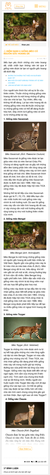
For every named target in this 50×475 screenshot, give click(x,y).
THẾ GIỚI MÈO (13, 44)
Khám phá (25, 44)
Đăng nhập (19, 6)
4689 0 (30, 461)
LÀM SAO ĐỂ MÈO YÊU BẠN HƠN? (20, 85)
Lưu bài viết (41, 461)
